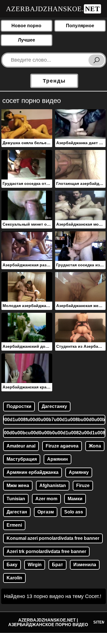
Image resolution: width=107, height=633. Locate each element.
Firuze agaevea (62, 446)
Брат (57, 564)
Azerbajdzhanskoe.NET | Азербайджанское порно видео (48, 622)
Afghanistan (52, 485)
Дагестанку (54, 406)
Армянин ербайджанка (32, 472)
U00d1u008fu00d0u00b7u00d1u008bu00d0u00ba (54, 419)
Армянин (57, 459)
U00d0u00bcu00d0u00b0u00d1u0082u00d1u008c (54, 432)
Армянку (79, 472)
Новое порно (26, 25)
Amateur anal (21, 446)
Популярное (80, 25)
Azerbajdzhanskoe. (53, 9)
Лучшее (26, 40)
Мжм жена (18, 485)
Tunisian (16, 498)
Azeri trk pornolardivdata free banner (46, 551)
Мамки (75, 498)
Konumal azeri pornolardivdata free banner (53, 538)
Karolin (14, 577)
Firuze (83, 485)
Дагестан (17, 511)
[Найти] (96, 60)
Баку (12, 564)
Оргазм (45, 511)
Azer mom (46, 498)
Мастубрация (22, 459)
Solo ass (73, 511)
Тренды (54, 81)
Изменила (84, 564)
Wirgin (35, 564)
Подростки (19, 406)
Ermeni (14, 525)
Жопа (95, 446)
